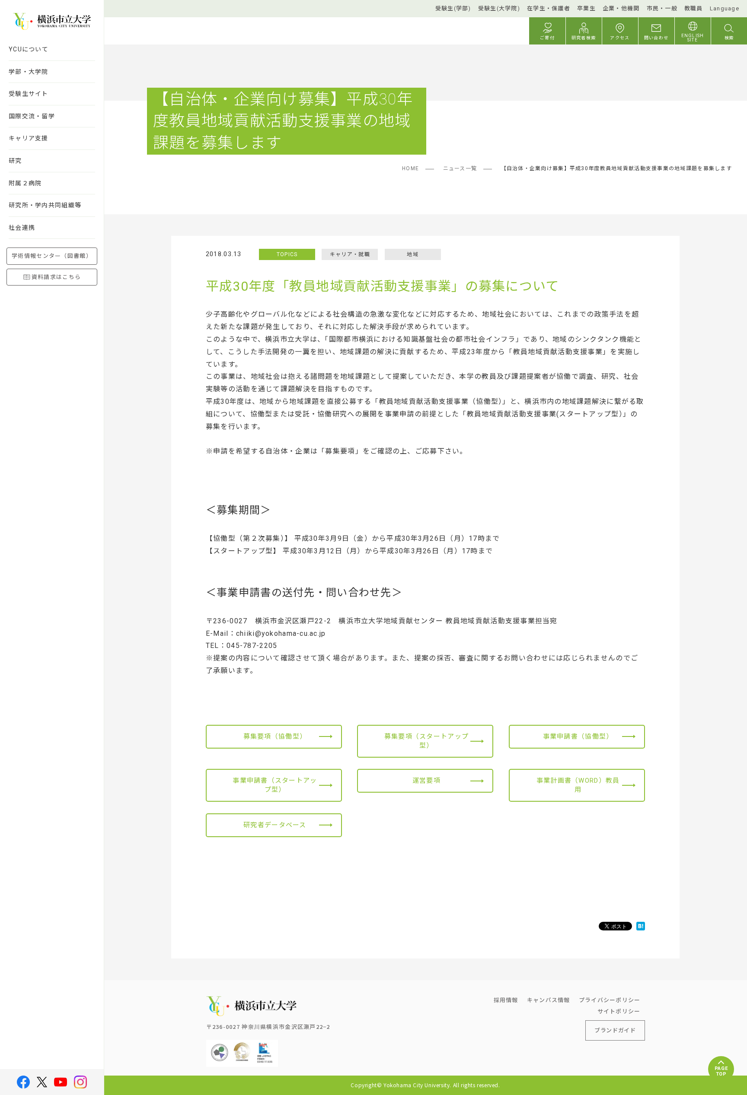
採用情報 (506, 1000)
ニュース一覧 (460, 168)
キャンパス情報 (548, 1000)
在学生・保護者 (548, 8)
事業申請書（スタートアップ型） (275, 785)
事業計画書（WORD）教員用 (578, 785)
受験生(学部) (453, 8)
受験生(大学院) (499, 8)
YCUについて (28, 49)
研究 (15, 160)
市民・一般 (662, 8)
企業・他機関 (621, 8)
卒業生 (586, 8)
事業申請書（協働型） (578, 736)
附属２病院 (25, 183)
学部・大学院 (28, 71)
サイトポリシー (619, 1011)
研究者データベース (274, 825)
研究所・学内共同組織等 (45, 205)
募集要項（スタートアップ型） (426, 741)
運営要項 (426, 780)
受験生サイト (28, 93)
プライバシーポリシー (610, 1000)
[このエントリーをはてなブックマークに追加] (640, 926)
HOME (410, 168)
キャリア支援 (28, 138)
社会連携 (22, 227)
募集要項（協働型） (275, 736)
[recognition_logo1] (220, 1046)
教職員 (693, 8)
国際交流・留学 (32, 116)
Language (724, 8)
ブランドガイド (615, 1030)
